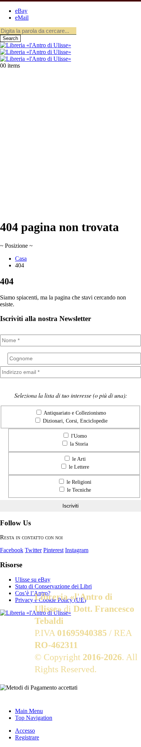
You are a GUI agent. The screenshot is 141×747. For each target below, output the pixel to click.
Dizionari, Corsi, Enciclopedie (74, 421)
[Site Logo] (35, 52)
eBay (21, 11)
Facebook (11, 550)
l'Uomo (78, 436)
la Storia (78, 444)
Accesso (25, 730)
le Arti (78, 459)
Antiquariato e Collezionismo (74, 413)
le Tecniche (78, 490)
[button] (4, 698)
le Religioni (78, 482)
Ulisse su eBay (32, 579)
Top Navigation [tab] (33, 718)
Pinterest (53, 550)
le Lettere (78, 467)
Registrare (27, 737)
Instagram (76, 550)
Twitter (33, 550)
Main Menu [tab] (29, 711)
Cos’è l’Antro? (32, 593)
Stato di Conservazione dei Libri (53, 586)
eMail (22, 17)
